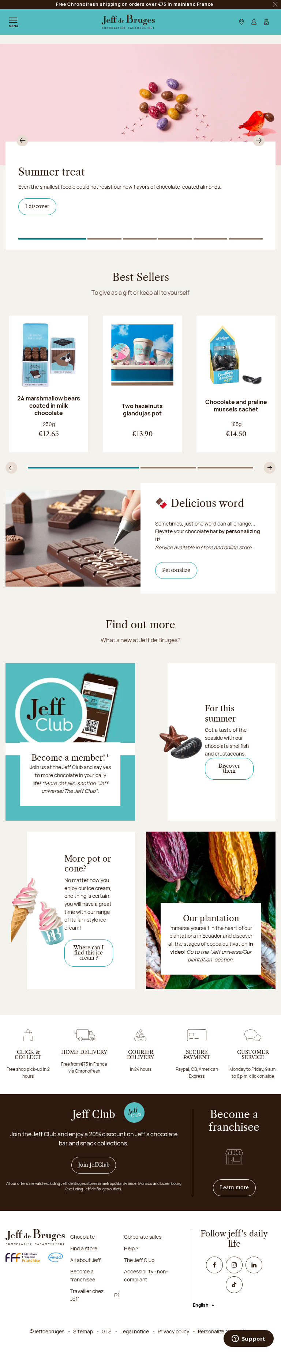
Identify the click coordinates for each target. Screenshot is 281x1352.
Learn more (238, 1187)
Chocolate (82, 1236)
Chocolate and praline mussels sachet (236, 405)
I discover (37, 206)
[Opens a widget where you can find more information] (248, 1339)
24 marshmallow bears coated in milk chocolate (48, 405)
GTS (107, 1331)
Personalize (179, 570)
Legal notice (134, 1331)
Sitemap (83, 1331)
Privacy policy (173, 1331)
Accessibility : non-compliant (146, 1275)
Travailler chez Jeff (87, 1295)
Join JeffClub (93, 1165)
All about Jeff (85, 1260)
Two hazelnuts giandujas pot (142, 409)
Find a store (83, 1248)
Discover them (229, 769)
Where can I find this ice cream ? (89, 953)
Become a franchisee (82, 1275)
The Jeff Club (139, 1260)
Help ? (131, 1248)
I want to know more (54, 222)
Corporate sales (142, 1236)
